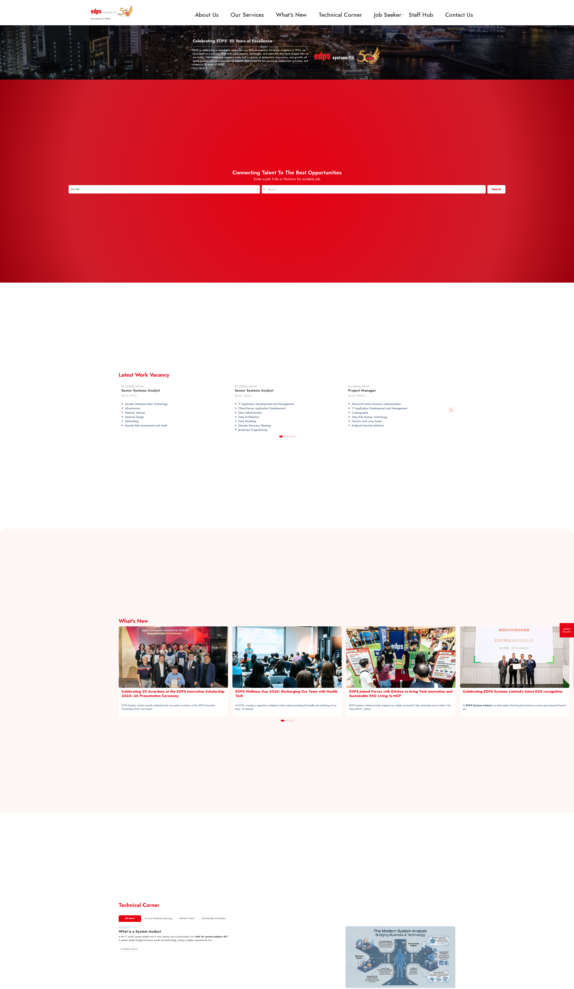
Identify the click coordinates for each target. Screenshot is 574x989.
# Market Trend (129, 949)
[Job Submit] (567, 630)
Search (496, 189)
